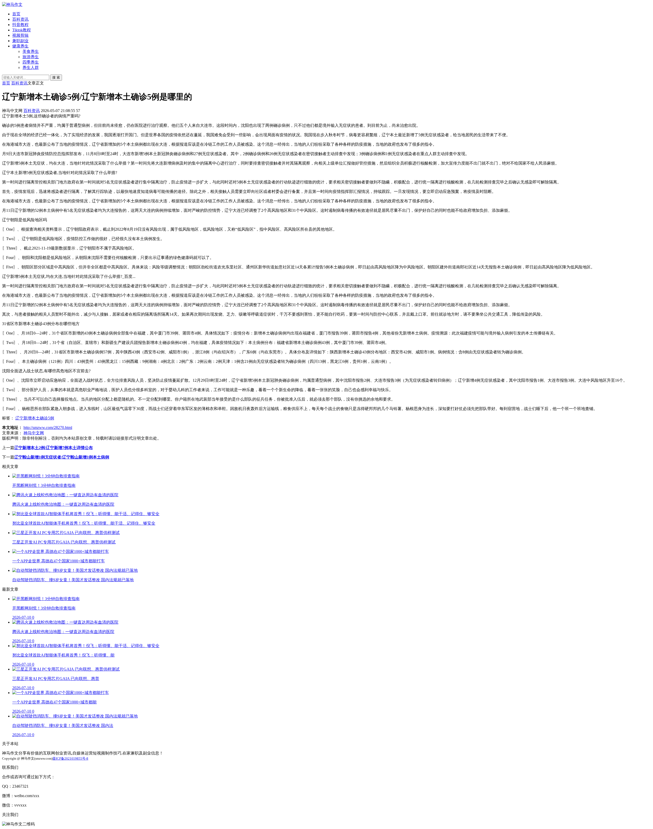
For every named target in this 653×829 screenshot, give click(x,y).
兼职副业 (20, 41)
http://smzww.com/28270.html (47, 427)
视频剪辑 (20, 35)
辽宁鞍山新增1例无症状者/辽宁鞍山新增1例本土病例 (61, 457)
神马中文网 (33, 433)
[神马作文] (12, 4)
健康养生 (20, 46)
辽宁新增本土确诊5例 (34, 418)
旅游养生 (30, 57)
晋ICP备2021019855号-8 (70, 758)
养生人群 (30, 67)
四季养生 (30, 62)
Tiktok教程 (21, 30)
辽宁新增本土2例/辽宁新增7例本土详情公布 (53, 448)
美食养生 (30, 51)
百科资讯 (20, 19)
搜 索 (56, 77)
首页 (16, 14)
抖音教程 (20, 24)
